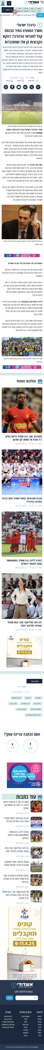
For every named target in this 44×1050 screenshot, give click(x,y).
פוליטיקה (26, 11)
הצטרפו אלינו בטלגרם (8, 1022)
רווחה (25, 1022)
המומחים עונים (26, 1016)
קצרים (25, 1035)
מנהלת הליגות (36, 709)
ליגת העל (37, 703)
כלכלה (19, 8)
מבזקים (40, 15)
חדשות (39, 1016)
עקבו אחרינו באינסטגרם (8, 1025)
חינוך (39, 11)
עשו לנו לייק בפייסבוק (8, 1027)
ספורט (39, 1025)
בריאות (33, 8)
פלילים (26, 8)
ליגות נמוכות (16, 698)
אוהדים (38, 698)
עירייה (32, 11)
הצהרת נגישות (8, 1019)
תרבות (39, 1022)
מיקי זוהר (13, 703)
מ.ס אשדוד (25, 703)
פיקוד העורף (21, 709)
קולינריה (25, 1030)
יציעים (28, 698)
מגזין (39, 1027)
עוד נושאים (9, 10)
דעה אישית (26, 1025)
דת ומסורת (19, 11)
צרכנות (26, 1027)
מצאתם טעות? (35, 681)
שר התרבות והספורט (34, 715)
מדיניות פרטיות (8, 1016)
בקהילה (40, 1019)
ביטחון (39, 8)
